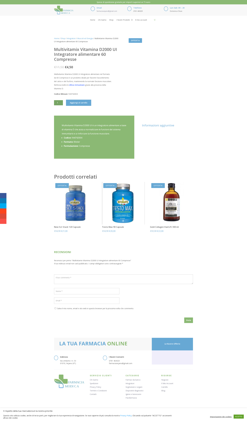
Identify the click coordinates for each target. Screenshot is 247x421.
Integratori (71, 38)
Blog (163, 390)
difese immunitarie (77, 85)
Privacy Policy (95, 387)
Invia (188, 320)
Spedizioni (94, 383)
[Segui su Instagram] (177, 357)
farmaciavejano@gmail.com (107, 11)
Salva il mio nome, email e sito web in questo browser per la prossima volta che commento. (95, 308)
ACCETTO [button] (238, 416)
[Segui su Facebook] (167, 357)
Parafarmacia (131, 398)
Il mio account (141, 20)
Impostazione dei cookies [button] (221, 416)
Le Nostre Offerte (172, 344)
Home (92, 20)
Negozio (164, 380)
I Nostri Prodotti (123, 20)
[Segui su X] (172, 357)
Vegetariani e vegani (134, 387)
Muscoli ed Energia (85, 38)
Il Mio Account (167, 383)
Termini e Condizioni (98, 390)
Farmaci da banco (133, 380)
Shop (111, 20)
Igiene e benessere (133, 394)
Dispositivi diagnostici (134, 390)
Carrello (164, 387)
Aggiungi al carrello (78, 102)
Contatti (93, 394)
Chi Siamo (102, 20)
